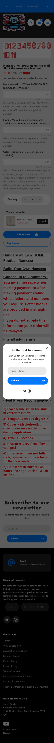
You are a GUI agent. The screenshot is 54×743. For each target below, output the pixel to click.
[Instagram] (29, 391)
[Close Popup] (47, 348)
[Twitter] (24, 391)
